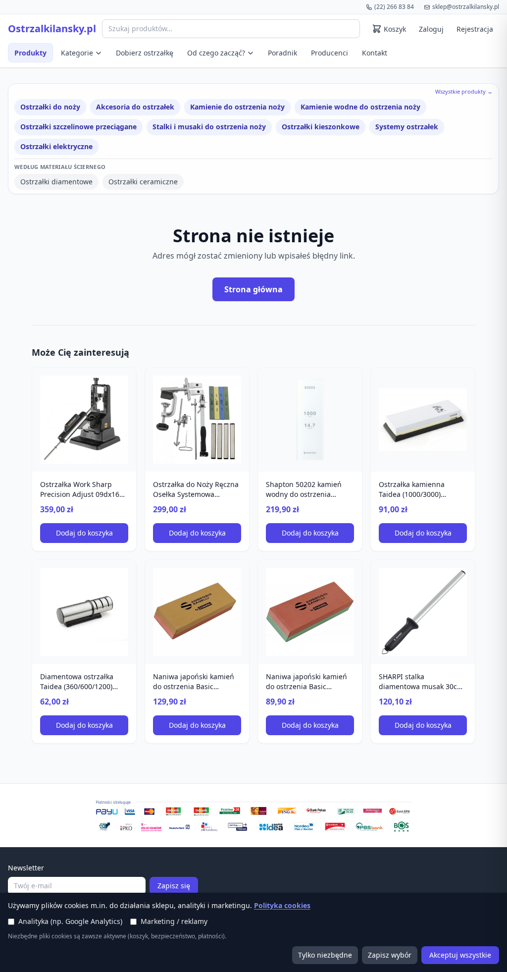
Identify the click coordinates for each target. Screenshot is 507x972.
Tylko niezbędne (325, 955)
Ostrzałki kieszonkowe (320, 126)
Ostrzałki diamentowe (56, 181)
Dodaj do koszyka (84, 533)
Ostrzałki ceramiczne (143, 181)
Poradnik (282, 52)
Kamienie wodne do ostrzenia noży (360, 106)
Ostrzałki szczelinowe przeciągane (78, 126)
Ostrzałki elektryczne (56, 146)
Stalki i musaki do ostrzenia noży (209, 126)
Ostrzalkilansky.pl (52, 29)
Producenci (329, 52)
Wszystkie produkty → (464, 91)
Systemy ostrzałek (406, 126)
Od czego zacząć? (216, 52)
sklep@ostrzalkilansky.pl (465, 6)
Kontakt (374, 52)
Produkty (30, 52)
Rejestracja (474, 29)
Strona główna (253, 289)
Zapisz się (173, 885)
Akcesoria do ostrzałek (135, 106)
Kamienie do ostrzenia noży (237, 106)
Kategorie (77, 52)
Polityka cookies (282, 905)
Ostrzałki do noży (50, 106)
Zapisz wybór (389, 955)
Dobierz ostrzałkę (144, 52)
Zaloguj (431, 29)
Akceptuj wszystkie (460, 955)
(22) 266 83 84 (394, 6)
